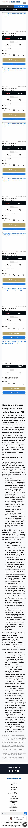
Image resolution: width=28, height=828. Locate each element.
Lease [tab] (16, 41)
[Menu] (24, 3)
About (13, 802)
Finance (13, 796)
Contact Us (13, 806)
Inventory (13, 787)
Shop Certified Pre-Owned (13, 793)
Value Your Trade (13, 795)
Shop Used (13, 792)
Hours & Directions (13, 807)
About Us (13, 804)
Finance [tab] (12, 41)
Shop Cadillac (13, 791)
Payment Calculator (13, 801)
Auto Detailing (13, 810)
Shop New (13, 789)
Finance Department (13, 798)
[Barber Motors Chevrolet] (15, 1)
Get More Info (14, 64)
